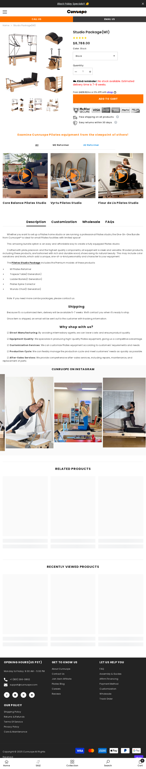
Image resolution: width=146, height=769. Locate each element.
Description (36, 222)
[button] (80, 37)
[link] (25, 541)
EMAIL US (109, 19)
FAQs (109, 222)
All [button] (36, 145)
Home (6, 25)
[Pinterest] (23, 695)
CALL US (36, 19)
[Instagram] (15, 695)
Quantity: (78, 65)
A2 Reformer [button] (91, 145)
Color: (79, 48)
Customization (64, 222)
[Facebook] (7, 695)
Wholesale (91, 222)
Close (143, 3)
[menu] (5, 12)
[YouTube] (32, 695)
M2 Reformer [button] (61, 145)
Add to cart (108, 99)
